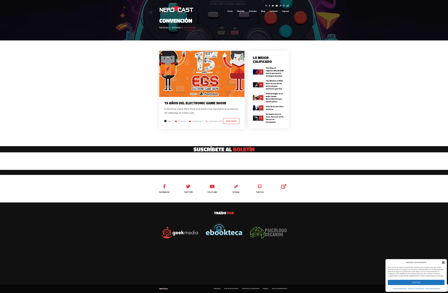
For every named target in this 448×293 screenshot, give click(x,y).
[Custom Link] (288, 6)
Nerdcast (217, 288)
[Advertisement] (224, 264)
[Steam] (281, 6)
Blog (263, 11)
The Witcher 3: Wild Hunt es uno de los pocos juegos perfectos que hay (274, 84)
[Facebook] (270, 6)
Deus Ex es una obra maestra (274, 108)
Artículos (253, 11)
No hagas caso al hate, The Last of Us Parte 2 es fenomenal (274, 118)
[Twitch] (285, 6)
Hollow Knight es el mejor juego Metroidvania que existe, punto (274, 97)
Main (201, 121)
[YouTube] (278, 6)
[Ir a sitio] (179, 233)
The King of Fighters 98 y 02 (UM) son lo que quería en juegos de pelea (275, 72)
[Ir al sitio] (224, 228)
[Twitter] (274, 6)
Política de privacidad (432, 288)
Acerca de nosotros (231, 288)
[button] (443, 262)
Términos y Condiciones (416, 288)
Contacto (274, 11)
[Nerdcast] (176, 9)
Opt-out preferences (400, 288)
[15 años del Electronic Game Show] (204, 73)
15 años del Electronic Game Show (195, 103)
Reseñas (240, 11)
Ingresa (285, 11)
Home (230, 11)
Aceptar (416, 282)
